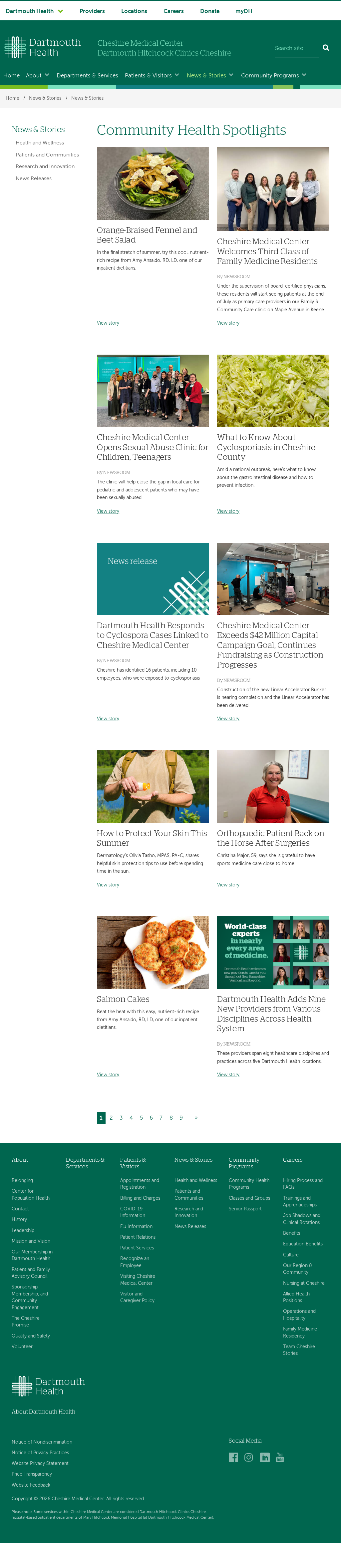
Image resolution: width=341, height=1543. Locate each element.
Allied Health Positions (296, 1297)
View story (108, 323)
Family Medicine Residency (300, 1332)
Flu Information (136, 1226)
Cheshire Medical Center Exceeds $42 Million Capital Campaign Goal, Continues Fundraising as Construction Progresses (270, 645)
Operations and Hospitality (299, 1314)
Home (11, 76)
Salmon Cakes (123, 999)
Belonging (22, 1180)
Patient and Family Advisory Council (31, 1273)
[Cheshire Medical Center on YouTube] (281, 1458)
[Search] (326, 48)
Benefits (291, 1233)
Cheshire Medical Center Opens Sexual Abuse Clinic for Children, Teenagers (152, 447)
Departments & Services (87, 76)
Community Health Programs (249, 1184)
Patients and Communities (47, 155)
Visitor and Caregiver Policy (137, 1297)
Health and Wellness (40, 143)
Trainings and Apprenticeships (300, 1201)
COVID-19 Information (132, 1212)
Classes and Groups (249, 1198)
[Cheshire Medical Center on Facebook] (234, 1458)
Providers (92, 11)
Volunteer (22, 1346)
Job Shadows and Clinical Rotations (301, 1219)
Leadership (23, 1230)
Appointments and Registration (139, 1184)
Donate (209, 11)
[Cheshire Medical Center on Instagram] (250, 1458)
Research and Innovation (45, 166)
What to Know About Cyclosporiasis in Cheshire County (266, 447)
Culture (291, 1255)
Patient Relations (138, 1237)
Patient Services (137, 1248)
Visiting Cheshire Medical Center (137, 1279)
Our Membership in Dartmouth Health (32, 1255)
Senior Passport (245, 1209)
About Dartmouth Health (43, 1412)
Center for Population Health (31, 1194)
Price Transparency (32, 1474)
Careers (174, 11)
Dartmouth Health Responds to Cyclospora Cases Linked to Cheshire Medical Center (152, 636)
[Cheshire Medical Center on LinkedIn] (266, 1458)
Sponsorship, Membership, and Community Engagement (30, 1297)
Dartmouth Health (30, 11)
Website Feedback (31, 1485)
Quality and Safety (31, 1336)
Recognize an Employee (134, 1262)
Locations (134, 11)
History (19, 1219)
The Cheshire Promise (26, 1321)
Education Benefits (303, 1244)
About (34, 76)
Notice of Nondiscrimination (42, 1442)
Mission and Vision (31, 1241)
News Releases (34, 178)
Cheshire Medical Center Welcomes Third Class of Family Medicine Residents (267, 252)
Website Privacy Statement (40, 1463)
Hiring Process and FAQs (303, 1184)
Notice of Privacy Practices (40, 1453)
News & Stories (206, 76)
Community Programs (270, 76)
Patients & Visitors (148, 76)
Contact (20, 1209)
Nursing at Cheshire (304, 1283)
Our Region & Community (297, 1269)
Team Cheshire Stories (299, 1350)
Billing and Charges (140, 1198)
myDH (243, 11)
